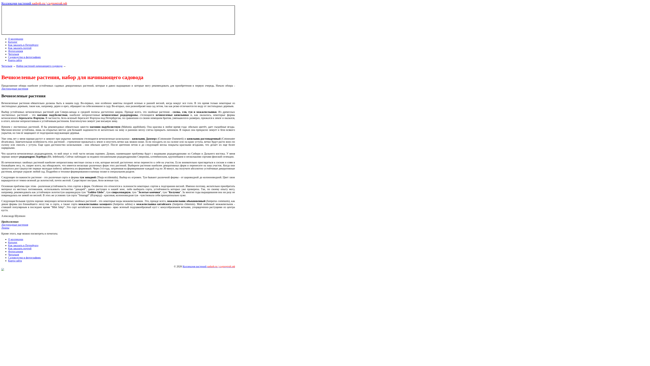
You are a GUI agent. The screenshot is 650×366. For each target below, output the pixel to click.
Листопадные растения (14, 88)
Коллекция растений (34, 3)
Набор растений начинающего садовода (39, 66)
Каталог (12, 41)
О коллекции (15, 38)
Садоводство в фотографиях (24, 57)
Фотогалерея (15, 51)
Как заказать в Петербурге (23, 45)
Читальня (13, 54)
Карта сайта (15, 60)
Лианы (5, 227)
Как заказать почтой (19, 48)
